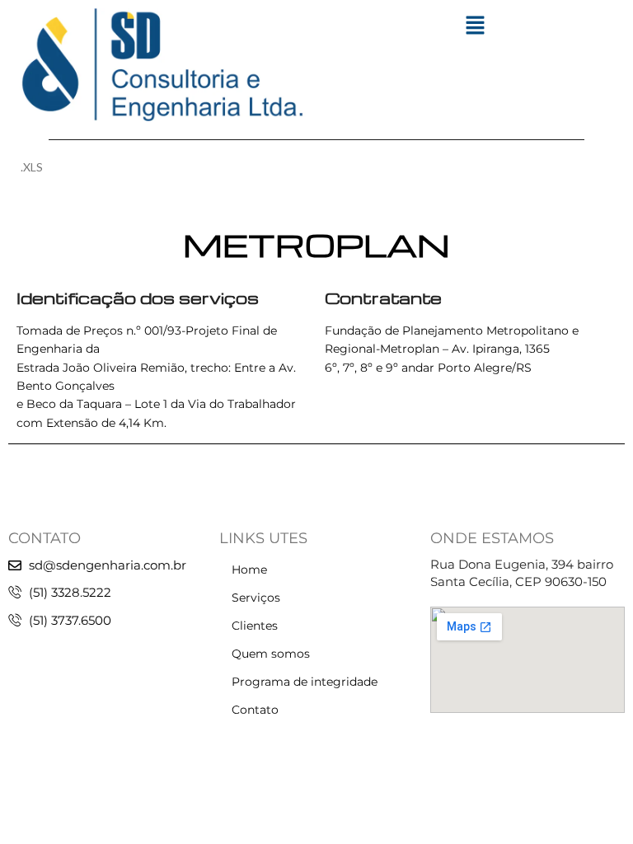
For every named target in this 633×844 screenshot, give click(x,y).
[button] (474, 26)
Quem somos (271, 653)
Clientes (255, 625)
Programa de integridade (304, 681)
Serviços (256, 597)
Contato (255, 709)
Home (249, 569)
